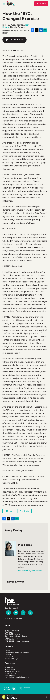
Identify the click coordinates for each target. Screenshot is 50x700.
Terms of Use (10, 675)
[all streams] (47, 697)
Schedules (9, 667)
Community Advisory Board (16, 636)
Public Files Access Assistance (17, 642)
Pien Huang (25, 544)
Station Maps (10, 669)
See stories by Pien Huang (30, 570)
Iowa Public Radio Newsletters (17, 653)
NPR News (9, 511)
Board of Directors (12, 634)
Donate (42, 4)
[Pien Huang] (10, 548)
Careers (8, 654)
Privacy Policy (10, 673)
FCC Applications (11, 638)
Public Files (9, 640)
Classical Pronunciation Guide (17, 677)
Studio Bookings (11, 658)
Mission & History (12, 630)
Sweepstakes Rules (12, 671)
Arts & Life (24, 511)
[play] (3, 697)
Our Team (9, 632)
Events (7, 651)
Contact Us (9, 656)
